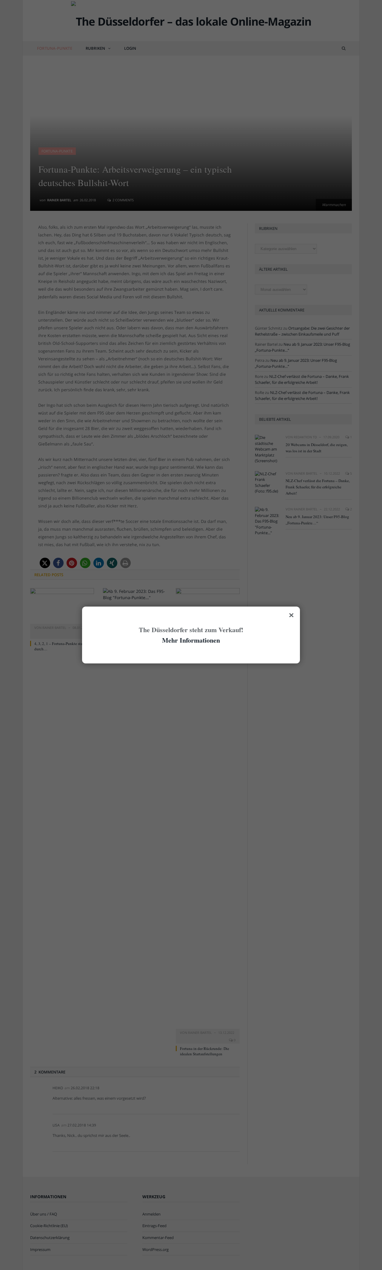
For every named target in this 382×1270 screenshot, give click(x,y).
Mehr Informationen (191, 640)
